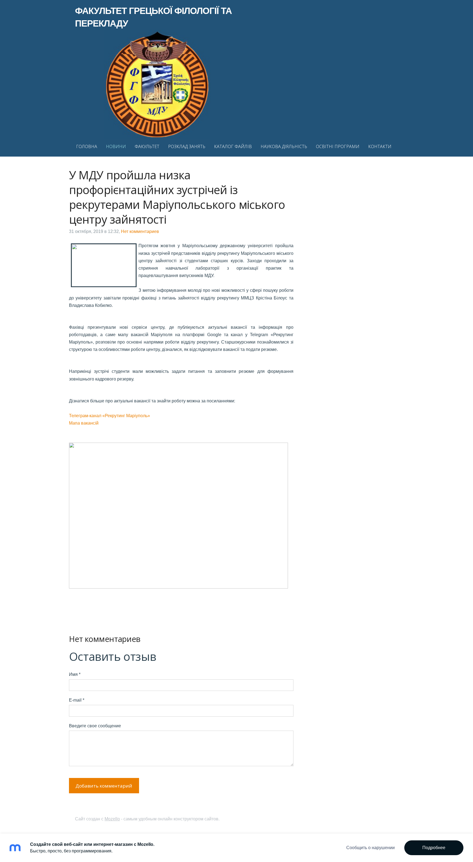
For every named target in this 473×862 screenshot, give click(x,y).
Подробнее (433, 847)
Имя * (74, 674)
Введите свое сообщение (95, 725)
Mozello (112, 819)
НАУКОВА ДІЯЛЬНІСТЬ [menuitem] (284, 146)
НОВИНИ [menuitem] (116, 146)
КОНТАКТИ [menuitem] (379, 146)
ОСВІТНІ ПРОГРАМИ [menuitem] (337, 146)
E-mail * (76, 700)
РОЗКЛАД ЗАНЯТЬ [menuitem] (186, 146)
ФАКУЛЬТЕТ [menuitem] (147, 146)
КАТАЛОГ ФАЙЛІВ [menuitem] (233, 146)
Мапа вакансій (84, 423)
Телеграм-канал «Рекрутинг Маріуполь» (109, 415)
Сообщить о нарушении (370, 847)
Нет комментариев (140, 231)
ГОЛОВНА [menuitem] (86, 146)
